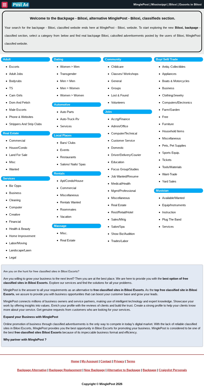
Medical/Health (120, 183)
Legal (12, 257)
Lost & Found (119, 95)
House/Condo (18, 147)
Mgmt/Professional (123, 190)
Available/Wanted (173, 198)
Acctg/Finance (120, 119)
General (116, 81)
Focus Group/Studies (125, 169)
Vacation (65, 216)
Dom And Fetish (19, 102)
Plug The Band (171, 219)
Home (75, 361)
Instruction (169, 212)
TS (11, 88)
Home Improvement (22, 236)
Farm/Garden (171, 109)
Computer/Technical (124, 133)
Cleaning (15, 200)
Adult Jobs (16, 73)
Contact (105, 361)
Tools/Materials (172, 167)
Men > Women (69, 88)
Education (117, 162)
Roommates (68, 209)
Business (15, 193)
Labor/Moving (18, 243)
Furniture (168, 124)
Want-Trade (169, 174)
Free (165, 117)
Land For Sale (18, 155)
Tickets (167, 160)
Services (66, 126)
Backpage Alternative (32, 370)
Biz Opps (15, 185)
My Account (89, 361)
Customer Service (123, 140)
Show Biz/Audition (123, 233)
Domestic (117, 147)
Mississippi (159, 4)
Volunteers (118, 102)
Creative (14, 214)
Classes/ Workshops (124, 73)
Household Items (173, 131)
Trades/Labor (119, 241)
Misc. (63, 233)
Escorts (14, 66)
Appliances (169, 73)
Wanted (14, 169)
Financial (15, 221)
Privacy (119, 361)
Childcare (117, 66)
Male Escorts (17, 109)
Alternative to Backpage (123, 370)
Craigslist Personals (173, 370)
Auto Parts (67, 112)
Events (64, 150)
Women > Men (69, 66)
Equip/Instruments (174, 205)
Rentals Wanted (70, 202)
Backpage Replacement (65, 370)
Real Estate (67, 240)
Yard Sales (169, 181)
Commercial (17, 140)
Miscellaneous (69, 195)
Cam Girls (16, 95)
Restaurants (68, 157)
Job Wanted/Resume (124, 176)
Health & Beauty (19, 228)
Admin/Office (119, 126)
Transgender (68, 73)
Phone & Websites (21, 117)
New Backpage (94, 370)
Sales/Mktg (118, 219)
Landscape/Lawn (20, 250)
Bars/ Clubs (68, 142)
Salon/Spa (118, 226)
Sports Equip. (171, 152)
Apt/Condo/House (71, 180)
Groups (116, 88)
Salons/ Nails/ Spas (73, 164)
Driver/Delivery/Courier (126, 155)
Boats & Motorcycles (175, 81)
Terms (131, 361)
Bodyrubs (15, 81)
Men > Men (67, 81)
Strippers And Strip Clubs (25, 124)
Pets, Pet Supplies (174, 145)
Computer (15, 207)
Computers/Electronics (177, 102)
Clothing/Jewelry (173, 95)
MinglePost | (142, 4)
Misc (12, 162)
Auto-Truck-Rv (69, 119)
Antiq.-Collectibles (173, 66)
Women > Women (72, 95)
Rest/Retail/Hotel (122, 212)
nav (5, 5)
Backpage (149, 370)
